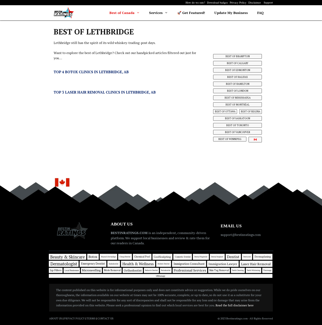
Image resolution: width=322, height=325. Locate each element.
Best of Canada (122, 12)
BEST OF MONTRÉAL (237, 104)
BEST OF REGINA (250, 111)
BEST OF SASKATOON (237, 118)
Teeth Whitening (253, 270)
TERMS (91, 318)
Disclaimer (254, 2)
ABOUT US (55, 318)
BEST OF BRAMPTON (237, 56)
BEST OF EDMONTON (237, 70)
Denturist (247, 256)
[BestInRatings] (64, 12)
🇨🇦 (255, 139)
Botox (93, 256)
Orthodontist (133, 270)
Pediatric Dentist (151, 270)
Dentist (233, 256)
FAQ (260, 12)
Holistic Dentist (164, 264)
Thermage (267, 270)
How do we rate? (195, 2)
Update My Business (231, 12)
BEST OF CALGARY (237, 63)
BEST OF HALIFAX (237, 77)
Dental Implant (217, 256)
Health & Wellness (138, 263)
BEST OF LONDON (237, 90)
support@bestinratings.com (241, 235)
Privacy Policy (238, 2)
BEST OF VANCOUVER (237, 132)
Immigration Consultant (189, 264)
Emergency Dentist (93, 263)
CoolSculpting (162, 256)
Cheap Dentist (125, 256)
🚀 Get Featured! (191, 12)
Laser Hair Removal (256, 264)
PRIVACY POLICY (74, 318)
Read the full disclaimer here (235, 305)
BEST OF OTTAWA (225, 111)
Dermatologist (63, 263)
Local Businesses (72, 270)
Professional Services (190, 270)
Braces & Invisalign (108, 256)
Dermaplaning (263, 256)
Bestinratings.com (237, 318)
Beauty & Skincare (67, 257)
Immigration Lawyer (223, 264)
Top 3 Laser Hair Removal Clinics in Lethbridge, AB (105, 92)
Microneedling (91, 270)
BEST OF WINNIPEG (229, 139)
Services (156, 12)
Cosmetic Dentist (183, 256)
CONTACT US (105, 318)
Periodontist (166, 270)
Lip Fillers (55, 270)
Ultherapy (160, 275)
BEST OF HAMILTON (237, 84)
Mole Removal (112, 270)
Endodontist (113, 264)
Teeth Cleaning (238, 270)
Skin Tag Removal (219, 270)
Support (268, 2)
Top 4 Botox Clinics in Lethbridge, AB (91, 72)
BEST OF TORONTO (237, 125)
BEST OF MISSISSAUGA (238, 97)
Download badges (217, 2)
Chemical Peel (142, 256)
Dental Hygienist (200, 256)
